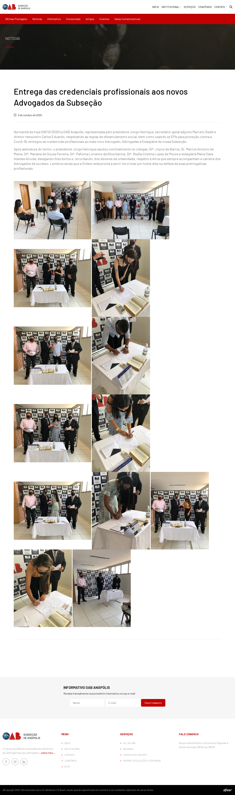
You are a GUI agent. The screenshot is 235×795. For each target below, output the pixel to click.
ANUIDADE (128, 748)
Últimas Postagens (16, 19)
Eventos (104, 19)
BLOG (67, 766)
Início (155, 6)
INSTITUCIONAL (72, 748)
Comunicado (73, 19)
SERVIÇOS (70, 754)
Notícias (37, 19)
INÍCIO (68, 743)
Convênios (205, 6)
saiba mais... (48, 752)
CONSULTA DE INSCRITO (135, 754)
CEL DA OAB (129, 743)
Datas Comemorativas (127, 19)
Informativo (54, 19)
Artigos (90, 19)
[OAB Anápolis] (16, 6)
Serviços (190, 6)
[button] (230, 7)
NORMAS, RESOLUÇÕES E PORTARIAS (142, 760)
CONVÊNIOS (71, 760)
